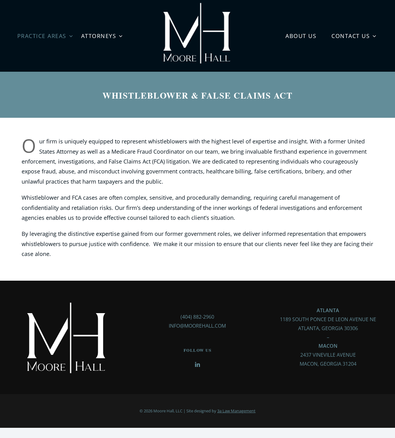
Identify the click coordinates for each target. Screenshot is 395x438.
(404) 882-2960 (197, 316)
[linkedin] (197, 364)
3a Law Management (236, 411)
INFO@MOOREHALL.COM (197, 325)
